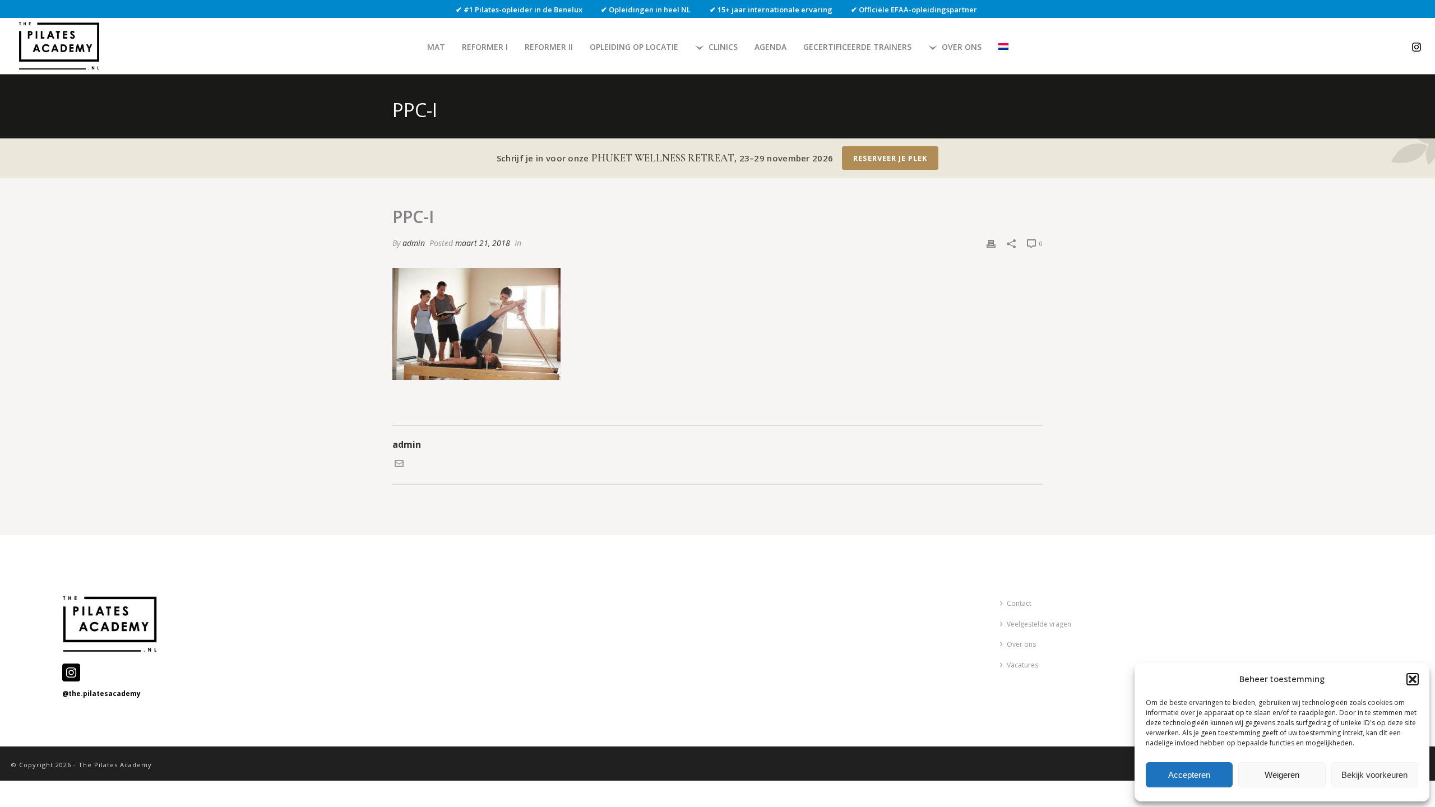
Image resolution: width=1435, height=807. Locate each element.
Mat (436, 46)
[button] (1412, 679)
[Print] (991, 243)
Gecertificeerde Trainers (857, 46)
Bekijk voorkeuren (1374, 775)
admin (413, 243)
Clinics (723, 46)
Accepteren (1189, 775)
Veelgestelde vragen (1039, 624)
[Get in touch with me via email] (399, 464)
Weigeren (1282, 775)
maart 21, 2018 (482, 243)
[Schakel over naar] (1003, 47)
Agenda (770, 46)
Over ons (962, 46)
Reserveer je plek (890, 158)
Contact (1019, 603)
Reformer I (485, 46)
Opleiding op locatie (634, 46)
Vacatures (1022, 665)
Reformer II (549, 46)
